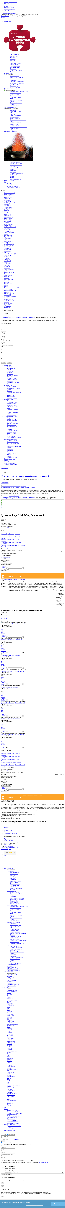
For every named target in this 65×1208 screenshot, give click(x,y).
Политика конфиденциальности (9, 847)
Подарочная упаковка (13, 984)
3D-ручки (12, 114)
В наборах (13, 69)
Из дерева (12, 60)
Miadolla (7, 249)
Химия (12, 177)
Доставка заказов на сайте (14, 1126)
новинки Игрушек (14, 496)
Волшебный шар (14, 117)
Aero (6, 212)
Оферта (9, 1127)
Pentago (7, 198)
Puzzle (7, 259)
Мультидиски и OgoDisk (16, 77)
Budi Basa (7, 221)
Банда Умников (9, 269)
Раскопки (12, 121)
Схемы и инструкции (9, 9)
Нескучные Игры (10, 290)
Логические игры (15, 66)
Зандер (6, 278)
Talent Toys (8, 207)
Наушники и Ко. (11, 986)
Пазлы (12, 101)
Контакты (6, 10)
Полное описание (5, 557)
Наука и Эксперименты (10, 131)
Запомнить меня (7, 1139)
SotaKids (7, 262)
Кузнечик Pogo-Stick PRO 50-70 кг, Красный (13, 623)
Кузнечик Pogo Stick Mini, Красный (10, 718)
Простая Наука (9, 293)
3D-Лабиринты (14, 56)
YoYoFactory (8, 208)
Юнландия (7, 306)
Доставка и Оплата (9, 7)
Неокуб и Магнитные (16, 70)
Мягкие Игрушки (11, 184)
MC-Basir (7, 248)
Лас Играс (8, 283)
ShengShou (7, 261)
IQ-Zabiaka (7, 238)
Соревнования (11, 1119)
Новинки (4, 483)
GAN (6, 234)
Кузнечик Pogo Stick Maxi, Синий (10, 687)
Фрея (6, 302)
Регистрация (11, 1134)
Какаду (6, 280)
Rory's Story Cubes (9, 203)
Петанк (12, 78)
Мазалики (8, 289)
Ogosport (7, 252)
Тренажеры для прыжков (17, 83)
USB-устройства (11, 980)
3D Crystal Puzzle (14, 54)
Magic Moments (9, 244)
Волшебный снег (9, 272)
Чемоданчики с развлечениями (18, 127)
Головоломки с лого (12, 974)
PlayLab (7, 200)
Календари (10, 981)
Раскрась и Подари (10, 296)
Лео (6, 285)
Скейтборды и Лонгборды (17, 81)
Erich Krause (8, 228)
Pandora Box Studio (10, 254)
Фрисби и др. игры (15, 87)
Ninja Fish (7, 251)
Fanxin (7, 229)
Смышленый (8, 299)
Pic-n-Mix (7, 255)
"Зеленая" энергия (15, 162)
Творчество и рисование (10, 107)
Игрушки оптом (8, 3)
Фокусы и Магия (14, 125)
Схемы (6, 1109)
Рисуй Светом (8, 297)
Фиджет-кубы (14, 84)
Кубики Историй (14, 94)
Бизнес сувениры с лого (10, 2)
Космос (12, 169)
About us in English (6, 849)
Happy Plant (8, 237)
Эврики (7, 305)
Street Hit (7, 263)
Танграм (12, 71)
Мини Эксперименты (16, 165)
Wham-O (7, 268)
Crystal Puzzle (8, 224)
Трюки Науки (9, 300)
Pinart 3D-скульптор (15, 115)
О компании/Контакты (10, 1130)
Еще (5, 182)
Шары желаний (14, 128)
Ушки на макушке (9, 193)
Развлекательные (14, 105)
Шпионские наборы (15, 179)
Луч (6, 286)
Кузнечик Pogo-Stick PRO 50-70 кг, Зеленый (12, 671)
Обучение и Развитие (16, 100)
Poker (6, 258)
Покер (12, 104)
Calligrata (7, 222)
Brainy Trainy (8, 217)
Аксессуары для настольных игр (19, 91)
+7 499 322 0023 (5, 16)
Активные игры (8, 73)
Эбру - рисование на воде (17, 129)
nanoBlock (9, 183)
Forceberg (7, 231)
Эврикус (7, 307)
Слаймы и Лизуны (15, 174)
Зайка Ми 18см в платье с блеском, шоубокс (12, 487)
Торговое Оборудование (13, 187)
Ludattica (7, 242)
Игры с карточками (15, 93)
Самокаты (13, 80)
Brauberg (7, 220)
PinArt (7, 256)
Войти (4, 1134)
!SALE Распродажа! (12, 186)
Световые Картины (15, 122)
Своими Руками (14, 124)
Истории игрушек (12, 1114)
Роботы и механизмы (16, 163)
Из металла (13, 61)
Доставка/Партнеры (9, 1124)
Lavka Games (8, 241)
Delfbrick (7, 225)
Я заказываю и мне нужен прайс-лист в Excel (17, 1144)
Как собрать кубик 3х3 (13, 1111)
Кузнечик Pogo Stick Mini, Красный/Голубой (13, 703)
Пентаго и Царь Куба (16, 103)
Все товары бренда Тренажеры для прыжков (13, 579)
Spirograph (7, 205)
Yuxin (6, 210)
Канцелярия (10, 983)
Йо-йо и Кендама (14, 76)
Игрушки (6, 827)
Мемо (11, 98)
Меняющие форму (15, 67)
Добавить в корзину (6, 564)
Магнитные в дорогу (15, 97)
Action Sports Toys (9, 194)
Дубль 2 (7, 276)
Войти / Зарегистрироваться (8, 13)
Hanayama (8, 235)
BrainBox (7, 215)
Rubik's (6, 204)
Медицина (13, 172)
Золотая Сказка (9, 279)
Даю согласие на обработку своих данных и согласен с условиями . (25, 1162)
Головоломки (7, 21)
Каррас (6, 282)
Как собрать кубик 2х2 (13, 1110)
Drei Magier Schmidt (10, 227)
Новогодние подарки (9, 180)
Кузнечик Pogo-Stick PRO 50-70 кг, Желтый (12, 734)
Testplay (7, 265)
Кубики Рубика (14, 64)
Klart (6, 239)
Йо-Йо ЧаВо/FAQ (12, 1117)
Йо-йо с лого (10, 977)
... (1, 618)
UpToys (7, 266)
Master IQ (7, 246)
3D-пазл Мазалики (15, 112)
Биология (12, 166)
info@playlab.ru (9, 846)
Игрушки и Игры (8, 868)
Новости (4, 468)
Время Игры (8, 275)
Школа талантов (9, 303)
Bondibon (7, 214)
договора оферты (43, 1162)
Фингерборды (14, 86)
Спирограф (13, 110)
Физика (12, 176)
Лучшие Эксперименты (11, 288)
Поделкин (7, 292)
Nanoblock (8, 197)
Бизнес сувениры (8, 840)
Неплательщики (11, 1120)
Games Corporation (9, 232)
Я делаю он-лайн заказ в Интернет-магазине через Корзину (19, 1142)
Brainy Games (8, 218)
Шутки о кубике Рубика (13, 1121)
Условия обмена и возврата (14, 1128)
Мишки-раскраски (15, 118)
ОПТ (5, 1107)
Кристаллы (13, 170)
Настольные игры (8, 88)
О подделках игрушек (13, 1123)
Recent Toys (13, 59)
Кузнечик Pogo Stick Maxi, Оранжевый (11, 639)
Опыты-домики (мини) (16, 173)
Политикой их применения (34, 1205)
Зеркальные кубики (15, 63)
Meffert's (12, 57)
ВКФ (6, 273)
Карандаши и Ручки (15, 111)
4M (5, 211)
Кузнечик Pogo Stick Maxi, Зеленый (10, 655)
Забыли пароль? (16, 1139)
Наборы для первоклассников (18, 120)
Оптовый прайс (8, 6)
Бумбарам (7, 271)
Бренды (6, 4)
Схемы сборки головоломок (14, 1113)
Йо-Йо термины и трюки (14, 1116)
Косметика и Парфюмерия (17, 167)
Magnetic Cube (9, 245)
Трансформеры (11, 978)
